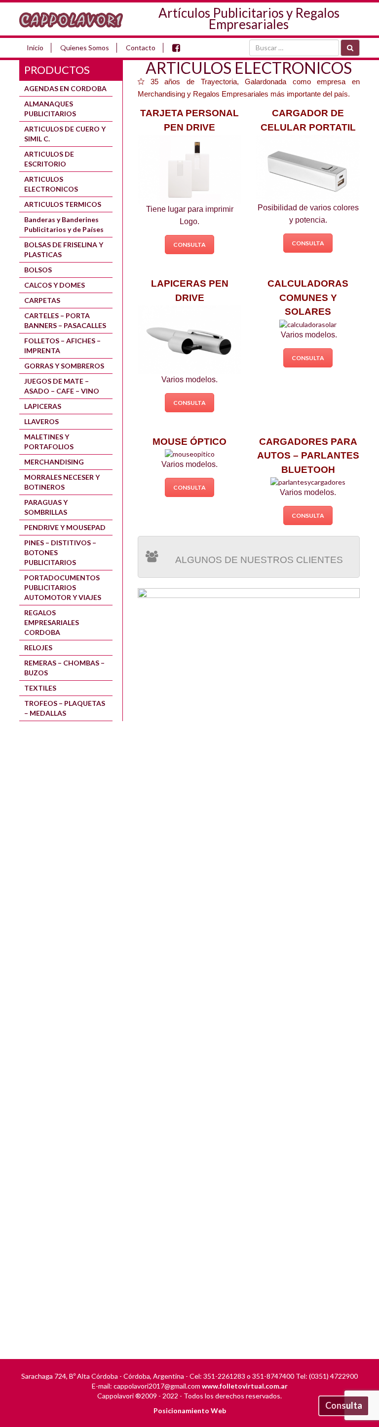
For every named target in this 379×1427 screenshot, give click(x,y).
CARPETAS (42, 300)
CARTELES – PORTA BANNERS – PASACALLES (65, 320)
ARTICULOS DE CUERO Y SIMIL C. (65, 134)
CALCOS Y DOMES (54, 285)
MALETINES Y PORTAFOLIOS (49, 441)
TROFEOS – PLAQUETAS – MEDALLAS (64, 708)
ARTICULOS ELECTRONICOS (51, 184)
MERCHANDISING (54, 462)
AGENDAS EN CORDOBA (65, 88)
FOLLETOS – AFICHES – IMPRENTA (62, 345)
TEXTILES (40, 688)
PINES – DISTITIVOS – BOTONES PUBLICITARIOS (60, 552)
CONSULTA (189, 244)
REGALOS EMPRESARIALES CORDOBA (51, 622)
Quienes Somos (84, 47)
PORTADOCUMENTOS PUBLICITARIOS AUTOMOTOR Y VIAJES (62, 587)
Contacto (140, 47)
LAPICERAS (42, 406)
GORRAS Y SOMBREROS (64, 366)
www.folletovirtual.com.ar (245, 1386)
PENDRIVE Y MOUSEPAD (65, 527)
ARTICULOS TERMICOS (62, 204)
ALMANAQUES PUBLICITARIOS (50, 109)
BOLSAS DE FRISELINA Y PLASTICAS (63, 249)
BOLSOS (38, 269)
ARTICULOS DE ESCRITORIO (49, 159)
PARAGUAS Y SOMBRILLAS (46, 507)
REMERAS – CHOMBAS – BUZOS (64, 668)
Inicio (35, 47)
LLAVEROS (41, 421)
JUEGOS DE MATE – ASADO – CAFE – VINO (61, 386)
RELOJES (38, 647)
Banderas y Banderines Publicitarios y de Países (64, 224)
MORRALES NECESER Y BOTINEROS (62, 482)
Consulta (343, 1405)
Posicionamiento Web (189, 1410)
